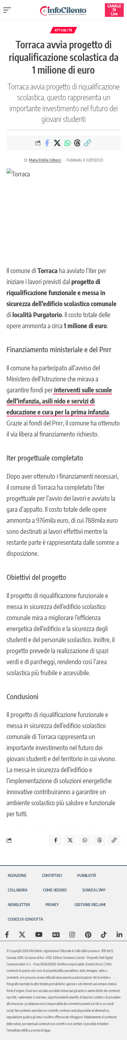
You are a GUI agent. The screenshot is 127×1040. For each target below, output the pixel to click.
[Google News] (56, 934)
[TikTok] (103, 934)
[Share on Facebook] (47, 143)
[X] (22, 934)
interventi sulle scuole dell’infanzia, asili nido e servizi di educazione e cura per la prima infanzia (59, 401)
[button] (8, 10)
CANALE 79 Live (114, 10)
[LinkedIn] (119, 934)
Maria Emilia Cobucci (45, 160)
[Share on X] (57, 143)
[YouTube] (39, 934)
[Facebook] (7, 934)
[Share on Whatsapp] (67, 143)
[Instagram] (72, 934)
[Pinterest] (88, 934)
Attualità (63, 30)
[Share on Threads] (77, 143)
